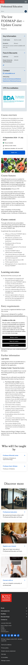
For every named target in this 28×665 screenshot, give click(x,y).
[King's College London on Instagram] (8, 635)
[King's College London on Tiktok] (18, 635)
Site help (3, 654)
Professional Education (11, 6)
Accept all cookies (14, 345)
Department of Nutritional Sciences (12, 81)
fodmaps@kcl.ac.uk (10, 73)
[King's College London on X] (5, 635)
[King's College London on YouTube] (15, 635)
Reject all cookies (14, 341)
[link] (14, 153)
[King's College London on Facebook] (2, 635)
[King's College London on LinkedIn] (12, 635)
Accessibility (4, 657)
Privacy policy (5, 648)
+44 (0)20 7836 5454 (6, 623)
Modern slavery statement (8, 651)
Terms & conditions (6, 644)
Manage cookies (5, 660)
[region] (14, 332)
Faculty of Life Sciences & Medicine (12, 78)
